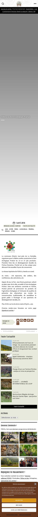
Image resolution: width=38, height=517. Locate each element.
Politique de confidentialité (25, 514)
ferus (16, 229)
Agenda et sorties (6, 9)
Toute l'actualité (29, 226)
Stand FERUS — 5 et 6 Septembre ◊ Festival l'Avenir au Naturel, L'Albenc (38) (20, 10)
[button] (35, 484)
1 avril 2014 (20, 223)
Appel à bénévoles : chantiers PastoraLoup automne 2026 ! (23, 357)
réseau (7, 231)
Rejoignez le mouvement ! (13, 472)
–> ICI (31, 304)
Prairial (31, 229)
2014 (6, 229)
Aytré (11, 229)
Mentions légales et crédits (12, 514)
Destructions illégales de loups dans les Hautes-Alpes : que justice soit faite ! (25, 396)
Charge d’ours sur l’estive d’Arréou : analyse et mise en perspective (24, 370)
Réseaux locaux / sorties (12, 226)
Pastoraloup (10, 465)
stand (13, 231)
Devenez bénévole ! (9, 425)
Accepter (19, 500)
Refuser (19, 505)
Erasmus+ (28, 465)
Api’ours (28, 454)
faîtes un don (24, 478)
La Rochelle (23, 229)
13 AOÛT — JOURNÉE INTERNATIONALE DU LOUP (22, 383)
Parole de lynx (10, 454)
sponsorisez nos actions (8, 481)
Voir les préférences (19, 510)
